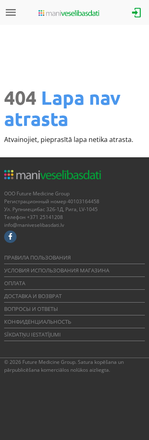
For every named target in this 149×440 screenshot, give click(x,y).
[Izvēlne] (10, 12)
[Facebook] (10, 237)
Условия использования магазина (56, 270)
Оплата (14, 283)
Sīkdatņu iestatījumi (32, 334)
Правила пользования (37, 257)
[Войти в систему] (136, 12)
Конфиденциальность (37, 321)
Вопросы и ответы (31, 309)
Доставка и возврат (33, 296)
